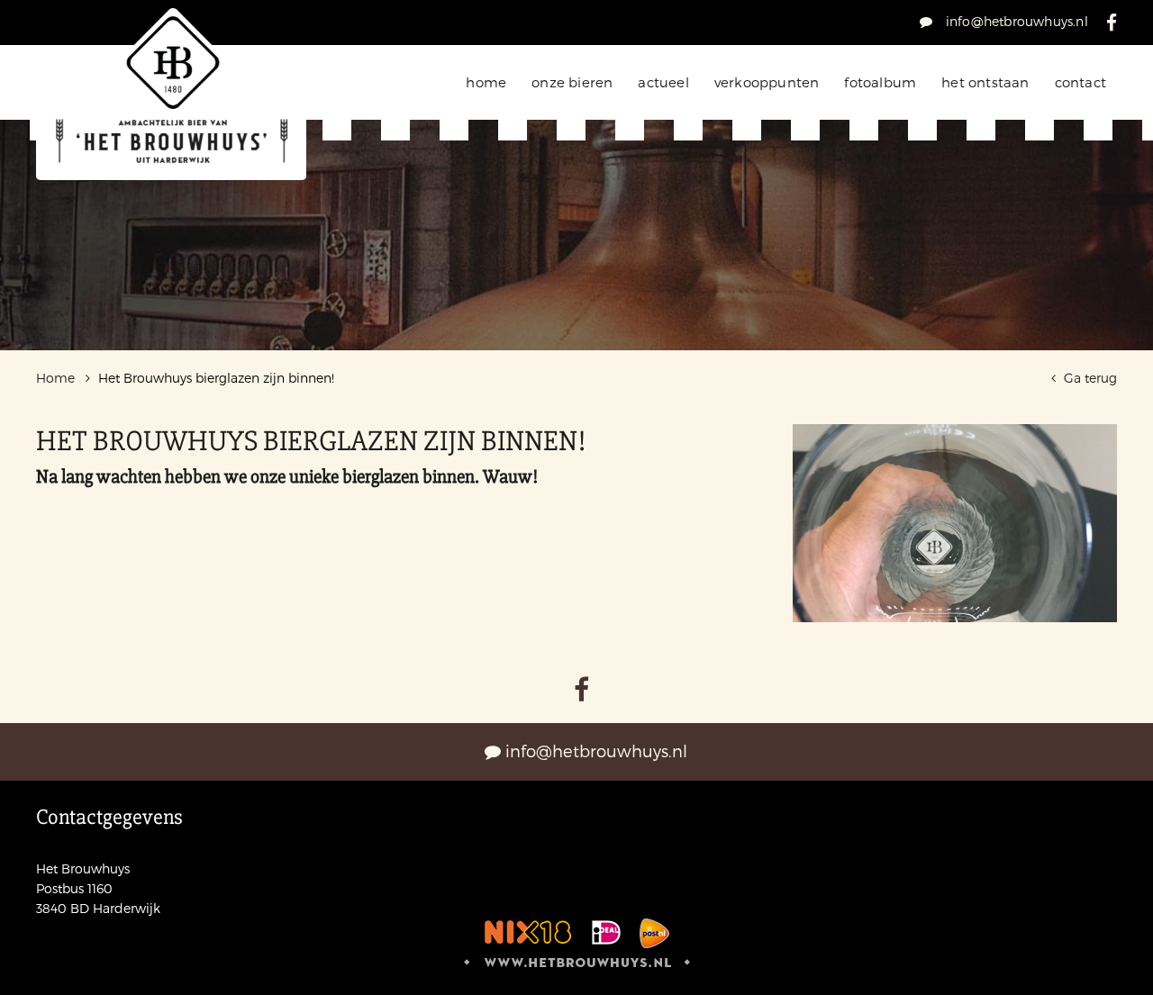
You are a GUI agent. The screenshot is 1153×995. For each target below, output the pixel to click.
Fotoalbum (880, 82)
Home (486, 82)
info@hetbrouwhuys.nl (1014, 21)
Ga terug (1088, 377)
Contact (1080, 82)
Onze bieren (572, 82)
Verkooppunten (767, 82)
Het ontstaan (985, 82)
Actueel (663, 82)
